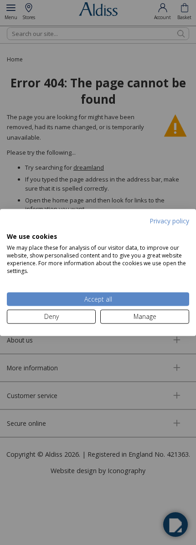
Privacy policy (169, 221)
